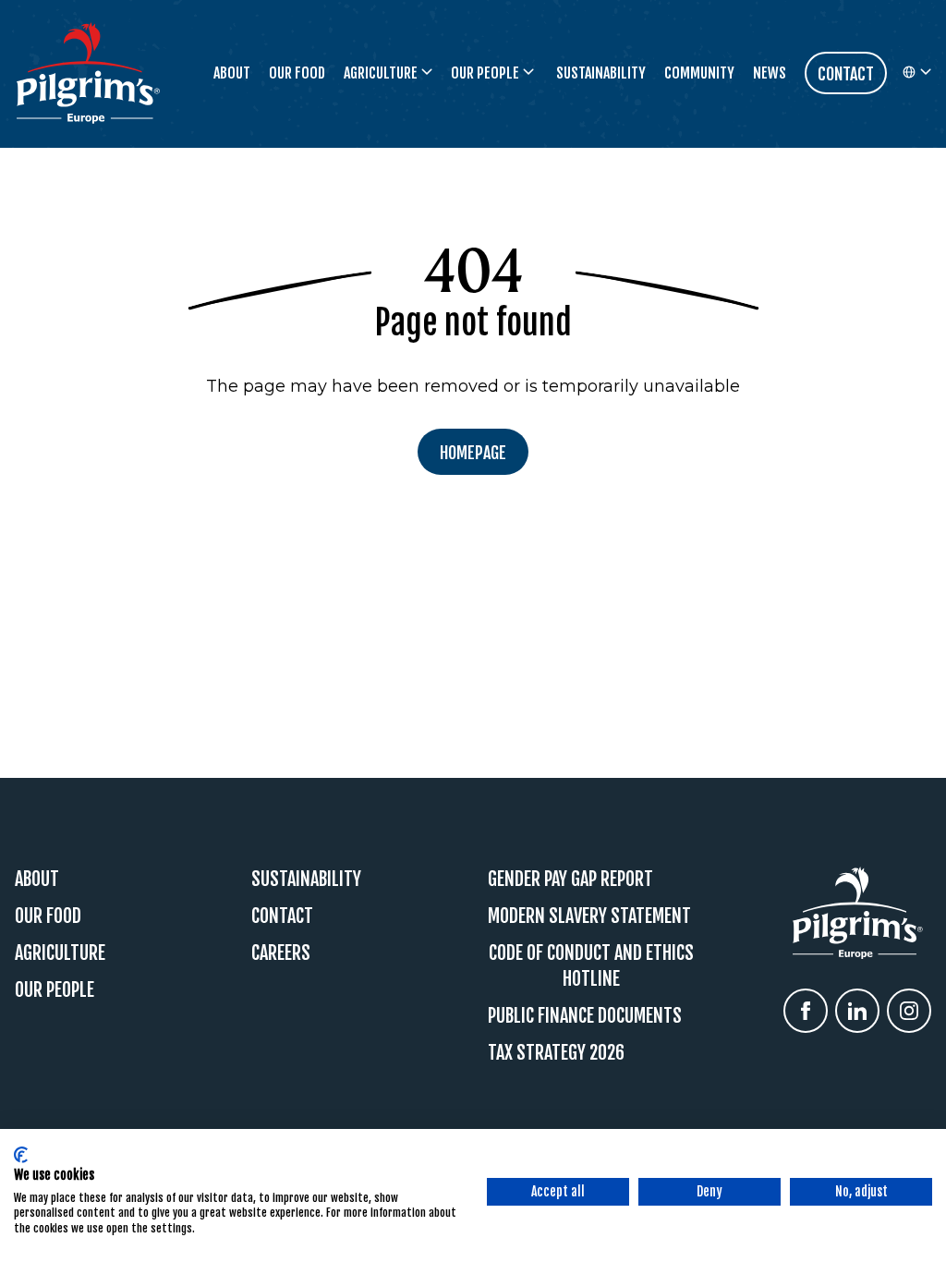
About (231, 73)
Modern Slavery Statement (589, 916)
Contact (282, 916)
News (769, 73)
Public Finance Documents (585, 1015)
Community (699, 73)
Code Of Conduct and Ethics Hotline (591, 965)
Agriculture (60, 953)
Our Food (297, 73)
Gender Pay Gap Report (570, 879)
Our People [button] (485, 73)
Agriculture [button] (381, 73)
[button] (916, 73)
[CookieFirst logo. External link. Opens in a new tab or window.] (21, 1155)
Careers (280, 953)
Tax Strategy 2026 (556, 1052)
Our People (54, 989)
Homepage (473, 453)
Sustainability (601, 73)
